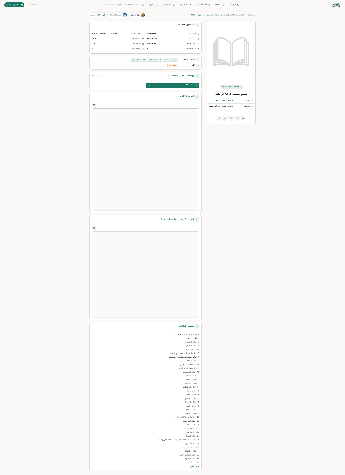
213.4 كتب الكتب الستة (233, 15)
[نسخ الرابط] (237, 118)
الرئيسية (232, 5)
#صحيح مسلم (139, 59)
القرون (152, 5)
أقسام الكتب (201, 5)
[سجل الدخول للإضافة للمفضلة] (243, 118)
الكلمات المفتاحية (133, 5)
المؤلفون (183, 5)
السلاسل (167, 5)
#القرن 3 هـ (155, 59)
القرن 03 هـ (172, 65)
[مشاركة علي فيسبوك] (219, 118)
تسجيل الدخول (12, 5)
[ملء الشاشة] (94, 105)
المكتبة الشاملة (116, 15)
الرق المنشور (135, 15)
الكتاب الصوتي (96, 15)
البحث (30, 5)
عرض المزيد (194, 467)
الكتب (217, 5)
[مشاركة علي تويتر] (231, 118)
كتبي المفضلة (111, 5)
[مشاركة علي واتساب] (225, 118)
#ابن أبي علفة (170, 59)
